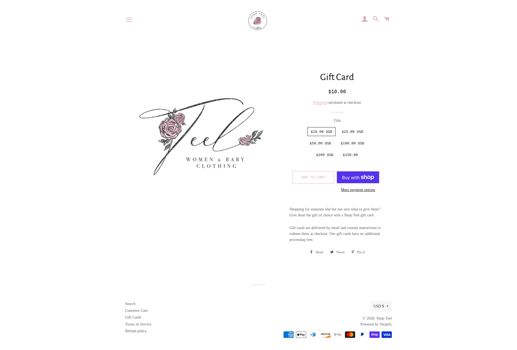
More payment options (358, 190)
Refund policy (136, 331)
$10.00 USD (321, 132)
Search (130, 304)
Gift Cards (133, 317)
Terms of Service (138, 324)
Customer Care (136, 311)
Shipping (319, 103)
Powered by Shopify (376, 324)
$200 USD (324, 155)
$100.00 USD (352, 143)
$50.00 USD (320, 143)
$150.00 (350, 155)
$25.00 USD (352, 132)
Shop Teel (384, 318)
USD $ (378, 306)
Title (337, 121)
